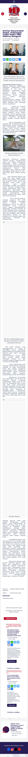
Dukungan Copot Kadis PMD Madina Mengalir (14, 611)
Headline (16, 39)
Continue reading (13, 668)
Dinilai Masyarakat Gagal (14, 607)
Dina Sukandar (9, 39)
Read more (12, 661)
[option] (14, 729)
